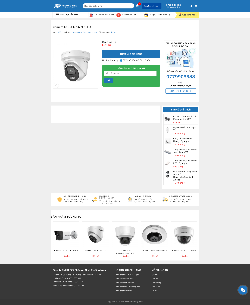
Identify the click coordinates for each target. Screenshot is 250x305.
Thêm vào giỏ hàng (131, 54)
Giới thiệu (156, 275)
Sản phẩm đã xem (151, 6)
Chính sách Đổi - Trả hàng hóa (127, 286)
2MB (73, 32)
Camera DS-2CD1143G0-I (184, 250)
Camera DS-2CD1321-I (95, 250)
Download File (109, 42)
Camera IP (93, 32)
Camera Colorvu (82, 32)
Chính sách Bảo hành (123, 291)
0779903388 (180, 76)
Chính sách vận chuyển (124, 282)
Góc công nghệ (189, 14)
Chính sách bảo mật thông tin (127, 275)
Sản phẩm (156, 286)
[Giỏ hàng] (196, 6)
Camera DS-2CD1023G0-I (66, 250)
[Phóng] (56, 85)
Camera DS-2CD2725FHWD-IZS (125, 252)
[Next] (197, 240)
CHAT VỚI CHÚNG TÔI (181, 91)
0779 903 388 (173, 6)
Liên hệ (155, 278)
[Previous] (53, 240)
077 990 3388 (129, 60)
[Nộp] (131, 5)
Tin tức (154, 291)
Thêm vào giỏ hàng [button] (67, 246)
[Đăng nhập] (191, 6)
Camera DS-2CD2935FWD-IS (154, 252)
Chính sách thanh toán (124, 278)
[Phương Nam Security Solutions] (66, 6)
